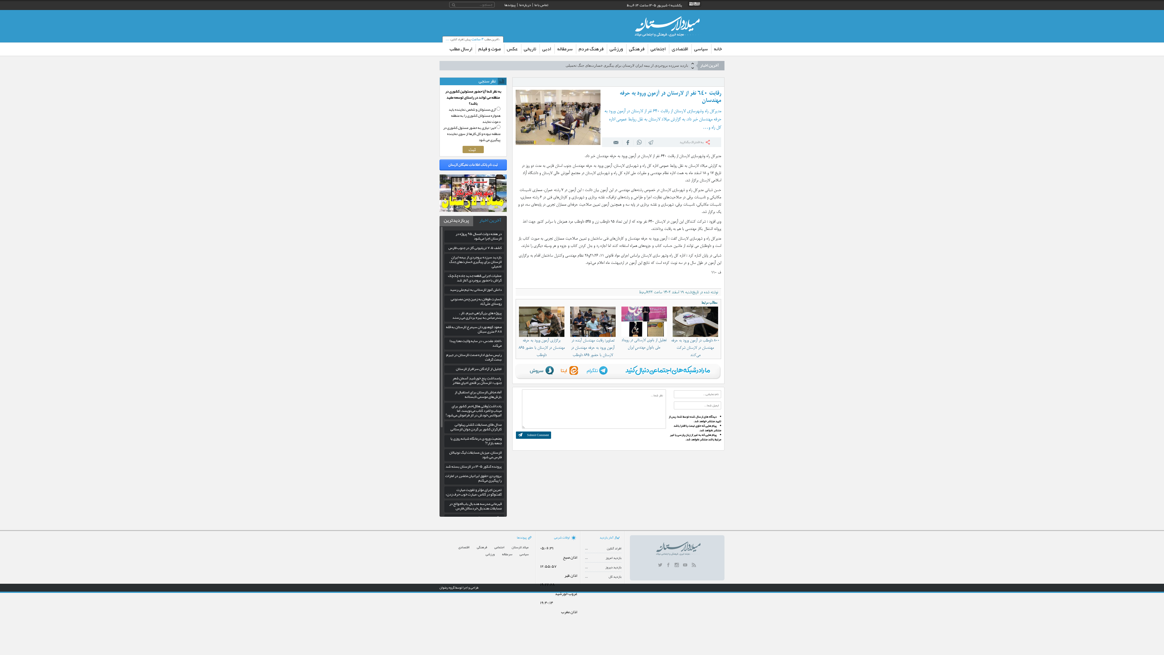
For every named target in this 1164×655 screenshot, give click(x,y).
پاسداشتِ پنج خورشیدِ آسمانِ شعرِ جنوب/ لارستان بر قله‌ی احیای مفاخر (477, 380)
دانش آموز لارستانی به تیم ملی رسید (476, 289)
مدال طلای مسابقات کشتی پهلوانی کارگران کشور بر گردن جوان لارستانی (476, 427)
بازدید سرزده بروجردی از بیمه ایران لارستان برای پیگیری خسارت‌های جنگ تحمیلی (475, 262)
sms (651, 142)
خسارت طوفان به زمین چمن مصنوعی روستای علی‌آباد (476, 301)
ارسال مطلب (461, 49)
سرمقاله (565, 49)
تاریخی (530, 49)
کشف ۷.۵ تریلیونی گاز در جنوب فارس (475, 247)
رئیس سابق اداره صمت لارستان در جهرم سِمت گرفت (474, 357)
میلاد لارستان (520, 547)
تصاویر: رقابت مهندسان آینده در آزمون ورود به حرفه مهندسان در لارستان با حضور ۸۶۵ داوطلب (592, 348)
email (616, 142)
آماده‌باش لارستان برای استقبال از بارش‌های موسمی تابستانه (478, 394)
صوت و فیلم (489, 49)
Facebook (628, 142)
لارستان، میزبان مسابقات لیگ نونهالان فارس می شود (475, 455)
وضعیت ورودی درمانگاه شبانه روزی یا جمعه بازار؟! (476, 441)
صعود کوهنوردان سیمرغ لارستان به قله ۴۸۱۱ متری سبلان (474, 329)
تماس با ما (541, 4)
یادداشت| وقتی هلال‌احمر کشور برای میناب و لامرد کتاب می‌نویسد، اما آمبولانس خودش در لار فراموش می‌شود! (474, 410)
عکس (512, 49)
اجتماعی (658, 49)
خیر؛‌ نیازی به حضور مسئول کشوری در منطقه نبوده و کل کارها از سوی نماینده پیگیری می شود (471, 133)
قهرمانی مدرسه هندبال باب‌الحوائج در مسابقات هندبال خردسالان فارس (475, 506)
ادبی (546, 49)
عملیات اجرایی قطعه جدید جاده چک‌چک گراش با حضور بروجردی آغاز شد (634, 65)
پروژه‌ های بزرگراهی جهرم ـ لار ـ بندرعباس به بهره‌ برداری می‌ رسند (477, 315)
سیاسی (701, 49)
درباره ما (525, 4)
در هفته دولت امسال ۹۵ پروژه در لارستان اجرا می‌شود (479, 236)
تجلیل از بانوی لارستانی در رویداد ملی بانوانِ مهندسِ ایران (644, 344)
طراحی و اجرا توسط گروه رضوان (459, 587)
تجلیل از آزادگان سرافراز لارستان (479, 368)
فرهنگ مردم (591, 49)
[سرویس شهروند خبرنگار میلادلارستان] (473, 210)
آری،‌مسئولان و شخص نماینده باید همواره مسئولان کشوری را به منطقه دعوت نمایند (474, 115)
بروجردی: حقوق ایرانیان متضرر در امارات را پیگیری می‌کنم (473, 478)
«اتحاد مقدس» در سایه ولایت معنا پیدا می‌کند (476, 343)
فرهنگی (636, 49)
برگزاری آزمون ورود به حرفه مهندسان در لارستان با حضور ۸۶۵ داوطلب (542, 348)
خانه (718, 49)
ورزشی (616, 49)
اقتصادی (680, 49)
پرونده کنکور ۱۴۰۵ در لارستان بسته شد (474, 466)
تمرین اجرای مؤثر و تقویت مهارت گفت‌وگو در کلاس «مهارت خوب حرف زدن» (474, 492)
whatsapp (639, 142)
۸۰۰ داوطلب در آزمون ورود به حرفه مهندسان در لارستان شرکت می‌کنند (695, 348)
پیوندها (510, 4)
